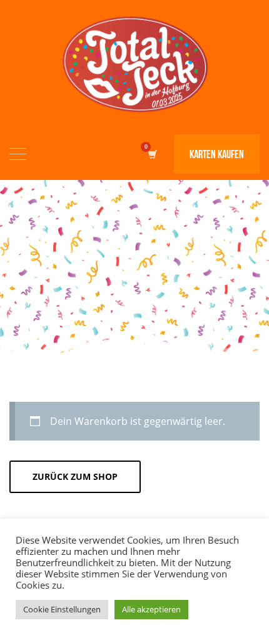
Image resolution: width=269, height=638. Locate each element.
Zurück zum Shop (75, 476)
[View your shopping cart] (151, 154)
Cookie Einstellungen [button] (62, 609)
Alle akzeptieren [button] (151, 609)
